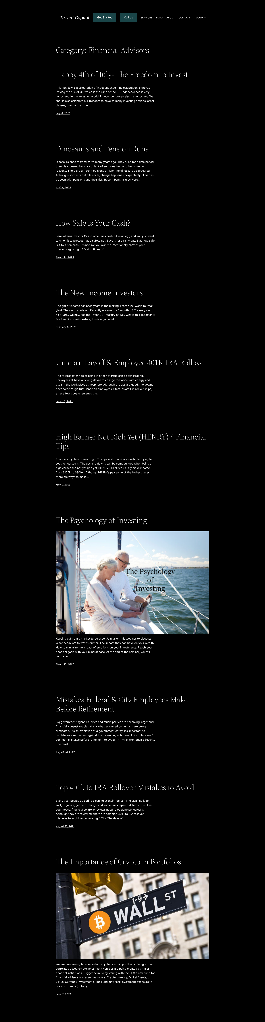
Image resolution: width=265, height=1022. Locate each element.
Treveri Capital (74, 17)
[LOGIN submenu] (205, 17)
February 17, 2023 (66, 327)
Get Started (104, 17)
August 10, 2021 (65, 826)
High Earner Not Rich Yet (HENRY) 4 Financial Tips (131, 441)
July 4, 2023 (63, 113)
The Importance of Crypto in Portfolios (118, 861)
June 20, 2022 (64, 401)
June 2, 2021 (63, 994)
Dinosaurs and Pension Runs (102, 148)
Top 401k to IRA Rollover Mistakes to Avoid (125, 787)
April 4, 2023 (63, 187)
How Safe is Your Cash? (93, 222)
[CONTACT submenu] (191, 17)
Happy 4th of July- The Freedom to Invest (122, 74)
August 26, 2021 (65, 752)
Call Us (128, 17)
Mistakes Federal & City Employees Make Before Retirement (122, 704)
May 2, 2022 (63, 484)
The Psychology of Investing (101, 520)
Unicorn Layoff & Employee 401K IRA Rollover (131, 362)
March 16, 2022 (65, 664)
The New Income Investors (99, 292)
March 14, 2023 (65, 257)
